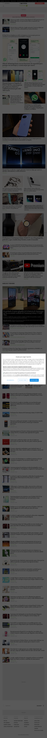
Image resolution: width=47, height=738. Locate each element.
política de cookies (31, 364)
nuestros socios (18, 359)
